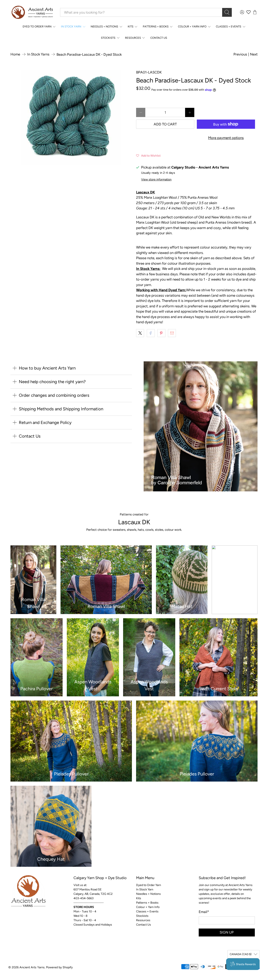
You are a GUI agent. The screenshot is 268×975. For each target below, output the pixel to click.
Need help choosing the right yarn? (52, 381)
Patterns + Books (156, 26)
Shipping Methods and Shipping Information (61, 408)
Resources (133, 37)
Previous (240, 54)
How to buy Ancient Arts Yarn (47, 368)
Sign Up (227, 932)
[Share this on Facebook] (151, 333)
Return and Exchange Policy (45, 422)
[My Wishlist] (248, 12)
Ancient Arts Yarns (32, 967)
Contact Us (158, 37)
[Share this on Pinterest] (161, 333)
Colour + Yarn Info (192, 26)
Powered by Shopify (59, 967)
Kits (130, 26)
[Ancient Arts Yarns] (32, 12)
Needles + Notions (104, 26)
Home (15, 54)
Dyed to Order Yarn (37, 26)
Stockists (108, 37)
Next (254, 54)
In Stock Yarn (71, 26)
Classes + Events (228, 26)
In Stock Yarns (38, 54)
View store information (156, 179)
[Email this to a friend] (172, 333)
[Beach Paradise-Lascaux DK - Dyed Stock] (71, 117)
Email (204, 912)
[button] (148, 155)
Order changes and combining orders (54, 395)
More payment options (226, 138)
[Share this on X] (140, 333)
